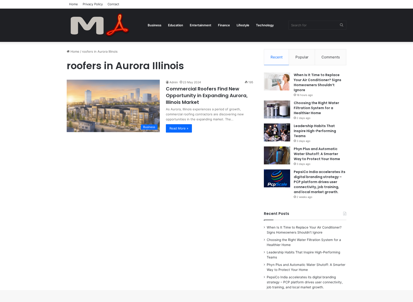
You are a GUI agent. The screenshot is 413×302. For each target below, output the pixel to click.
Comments (330, 57)
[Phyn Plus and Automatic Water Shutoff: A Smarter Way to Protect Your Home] (277, 155)
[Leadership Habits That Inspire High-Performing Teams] (277, 132)
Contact (113, 4)
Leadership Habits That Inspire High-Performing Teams (315, 130)
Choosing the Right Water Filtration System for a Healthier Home (316, 108)
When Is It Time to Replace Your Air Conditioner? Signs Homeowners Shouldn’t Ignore (317, 82)
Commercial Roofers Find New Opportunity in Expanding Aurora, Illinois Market (207, 95)
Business (154, 25)
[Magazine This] (102, 25)
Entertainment (200, 25)
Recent (277, 57)
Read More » (178, 128)
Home (73, 4)
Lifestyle (243, 25)
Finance (224, 25)
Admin (173, 82)
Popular (302, 57)
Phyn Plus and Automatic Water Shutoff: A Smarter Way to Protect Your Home (317, 153)
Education (175, 25)
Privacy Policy (93, 4)
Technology (265, 25)
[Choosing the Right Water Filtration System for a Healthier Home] (277, 109)
